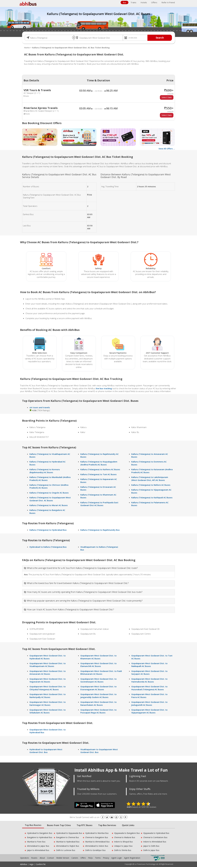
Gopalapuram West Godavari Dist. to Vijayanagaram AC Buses (149, 711)
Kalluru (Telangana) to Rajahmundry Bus (100, 530)
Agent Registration (132, 858)
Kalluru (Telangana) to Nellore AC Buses (150, 485)
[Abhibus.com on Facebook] (103, 817)
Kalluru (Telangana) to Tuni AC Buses (98, 474)
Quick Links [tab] (128, 825)
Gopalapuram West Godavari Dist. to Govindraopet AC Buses (98, 680)
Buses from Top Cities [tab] (59, 825)
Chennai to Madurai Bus (124, 837)
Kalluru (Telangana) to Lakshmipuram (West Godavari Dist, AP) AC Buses (149, 478)
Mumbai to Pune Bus (36, 841)
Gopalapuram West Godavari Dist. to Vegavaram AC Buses (47, 680)
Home (27, 47)
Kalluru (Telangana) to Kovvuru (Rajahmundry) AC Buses (44, 471)
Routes (34, 858)
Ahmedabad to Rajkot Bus (67, 846)
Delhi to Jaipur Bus (151, 850)
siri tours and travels (39, 407)
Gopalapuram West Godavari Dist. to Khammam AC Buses (98, 657)
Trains (133, 2)
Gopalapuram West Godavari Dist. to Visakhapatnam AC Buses (47, 664)
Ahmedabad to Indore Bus (96, 846)
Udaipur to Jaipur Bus (123, 846)
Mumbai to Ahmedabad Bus (97, 841)
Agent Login (116, 858)
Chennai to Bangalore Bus (96, 837)
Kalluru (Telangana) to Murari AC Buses (48, 505)
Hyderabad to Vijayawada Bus (69, 833)
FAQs (90, 858)
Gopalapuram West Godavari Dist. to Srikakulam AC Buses (47, 711)
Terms (98, 858)
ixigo (31, 864)
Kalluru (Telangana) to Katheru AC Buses (100, 469)
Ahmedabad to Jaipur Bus (38, 846)
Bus (124, 2)
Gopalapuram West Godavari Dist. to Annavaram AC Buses (47, 672)
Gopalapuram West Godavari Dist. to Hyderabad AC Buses (47, 657)
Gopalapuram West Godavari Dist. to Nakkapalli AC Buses (149, 664)
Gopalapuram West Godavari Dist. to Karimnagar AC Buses (47, 703)
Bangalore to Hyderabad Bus (39, 837)
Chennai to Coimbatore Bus (155, 837)
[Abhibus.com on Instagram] (116, 817)
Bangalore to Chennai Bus (67, 837)
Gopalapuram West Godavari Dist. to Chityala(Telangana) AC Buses (47, 688)
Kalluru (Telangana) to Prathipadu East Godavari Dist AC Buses (99, 504)
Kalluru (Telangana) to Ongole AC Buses (49, 492)
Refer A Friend (168, 2)
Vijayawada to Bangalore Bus (127, 833)
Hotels (144, 2)
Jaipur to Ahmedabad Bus (38, 850)
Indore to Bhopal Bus (123, 841)
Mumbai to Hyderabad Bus (67, 841)
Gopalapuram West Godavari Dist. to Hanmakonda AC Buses (149, 680)
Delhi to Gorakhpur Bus (95, 850)
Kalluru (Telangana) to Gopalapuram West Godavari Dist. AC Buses (50, 499)
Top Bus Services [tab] (107, 825)
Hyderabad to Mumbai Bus (97, 833)
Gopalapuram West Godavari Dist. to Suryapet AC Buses (149, 672)
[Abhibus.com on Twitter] (107, 817)
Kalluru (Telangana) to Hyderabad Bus (48, 530)
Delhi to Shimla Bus (122, 850)
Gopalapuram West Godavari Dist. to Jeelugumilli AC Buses (149, 703)
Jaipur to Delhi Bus (151, 846)
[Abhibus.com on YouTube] (112, 817)
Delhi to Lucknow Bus (65, 850)
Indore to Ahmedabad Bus (154, 841)
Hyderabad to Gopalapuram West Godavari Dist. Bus (45, 751)
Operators (24, 858)
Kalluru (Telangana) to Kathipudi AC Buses (151, 497)
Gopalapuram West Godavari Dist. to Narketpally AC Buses (47, 695)
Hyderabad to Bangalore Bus (39, 833)
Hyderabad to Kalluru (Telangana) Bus (48, 547)
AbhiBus (23, 864)
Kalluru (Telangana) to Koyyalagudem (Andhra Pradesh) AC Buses (98, 463)
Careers (74, 858)
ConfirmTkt (41, 864)
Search (160, 37)
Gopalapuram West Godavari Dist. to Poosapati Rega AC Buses (98, 711)
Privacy (106, 858)
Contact (50, 858)
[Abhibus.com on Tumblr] (121, 817)
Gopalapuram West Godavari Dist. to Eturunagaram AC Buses (98, 688)
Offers (154, 2)
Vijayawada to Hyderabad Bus (156, 833)
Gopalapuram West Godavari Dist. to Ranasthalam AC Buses (98, 703)
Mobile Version (62, 858)
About (42, 858)
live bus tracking (104, 388)
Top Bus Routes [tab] (33, 825)
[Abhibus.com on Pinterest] (125, 817)
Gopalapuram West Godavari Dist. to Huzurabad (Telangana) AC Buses (149, 688)
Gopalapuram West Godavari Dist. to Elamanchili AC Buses (98, 664)
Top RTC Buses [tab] (84, 825)
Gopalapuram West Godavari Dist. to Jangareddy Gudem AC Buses (98, 695)
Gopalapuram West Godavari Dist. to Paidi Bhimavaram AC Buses (101, 672)
